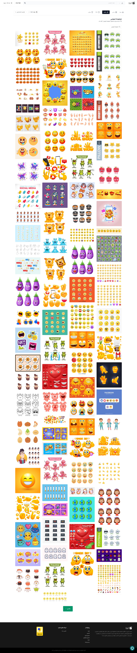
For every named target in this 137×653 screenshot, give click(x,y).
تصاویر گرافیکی (86, 637)
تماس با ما (64, 631)
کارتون (88, 633)
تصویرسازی (87, 635)
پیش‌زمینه (87, 642)
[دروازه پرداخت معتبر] (36, 631)
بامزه (89, 640)
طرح (89, 631)
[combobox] (121, 3)
